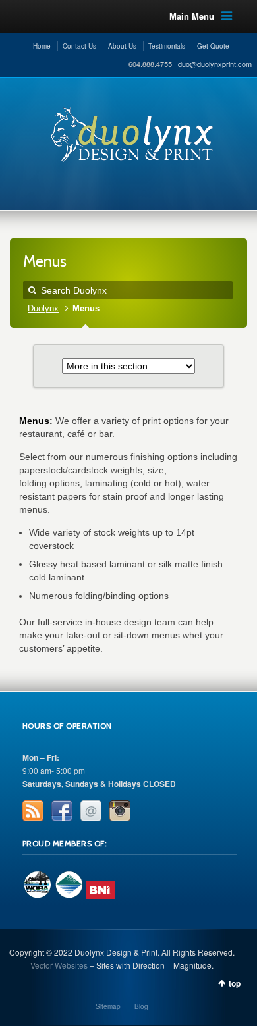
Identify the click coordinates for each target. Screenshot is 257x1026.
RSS (32, 810)
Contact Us (79, 46)
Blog (141, 1006)
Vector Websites (59, 965)
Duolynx (43, 308)
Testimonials (166, 46)
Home (42, 46)
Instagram (119, 810)
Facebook (61, 810)
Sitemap (108, 1006)
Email (90, 810)
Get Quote (213, 46)
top (235, 983)
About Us (122, 46)
